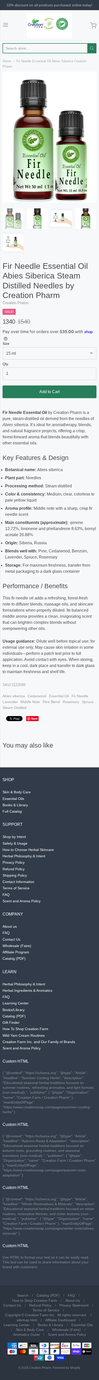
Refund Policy (14, 869)
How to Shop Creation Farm (34, 1300)
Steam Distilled (14, 708)
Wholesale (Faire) (17, 946)
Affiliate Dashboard (60, 1320)
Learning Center (16, 1003)
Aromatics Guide (26, 1334)
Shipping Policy (15, 875)
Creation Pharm (16, 303)
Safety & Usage (15, 843)
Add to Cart (49, 392)
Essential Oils (13, 799)
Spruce (87, 702)
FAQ (6, 895)
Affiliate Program (16, 952)
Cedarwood (37, 696)
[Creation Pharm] (49, 25)
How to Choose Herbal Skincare (28, 850)
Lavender (10, 702)
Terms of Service (16, 888)
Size (6, 344)
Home (7, 61)
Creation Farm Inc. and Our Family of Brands (39, 1042)
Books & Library (15, 805)
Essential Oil (59, 696)
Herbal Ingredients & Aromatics (27, 990)
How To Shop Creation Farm (25, 1029)
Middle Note (30, 702)
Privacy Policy (14, 862)
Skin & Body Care (17, 792)
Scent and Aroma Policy (22, 901)
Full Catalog (12, 811)
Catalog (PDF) (14, 958)
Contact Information (18, 882)
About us (10, 926)
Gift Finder (11, 1022)
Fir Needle (80, 696)
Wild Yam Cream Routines (24, 1035)
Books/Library (14, 1010)
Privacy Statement (74, 1305)
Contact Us (11, 939)
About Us (72, 1300)
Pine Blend (51, 702)
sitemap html (26, 1320)
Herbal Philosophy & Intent (24, 856)
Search (22, 1295)
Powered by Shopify (66, 1368)
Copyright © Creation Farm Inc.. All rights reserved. (46, 1315)
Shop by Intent (14, 837)
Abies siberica (14, 696)
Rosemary (71, 702)
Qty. (6, 364)
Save (34, 718)
